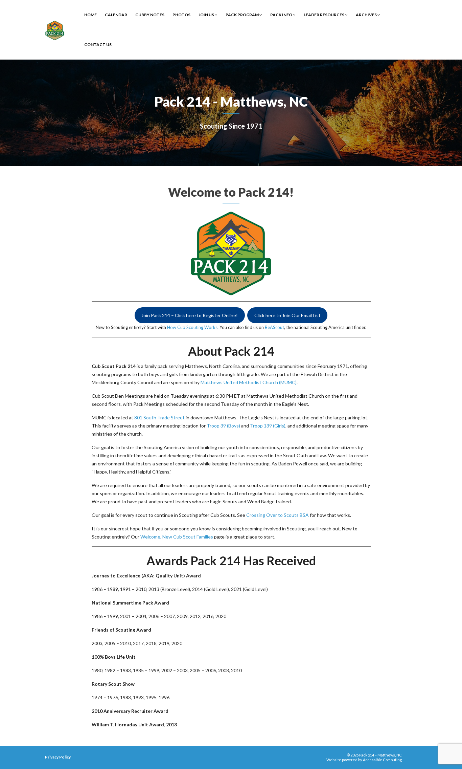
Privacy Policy (58, 757)
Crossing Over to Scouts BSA (277, 515)
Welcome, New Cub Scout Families (176, 537)
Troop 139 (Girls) (267, 426)
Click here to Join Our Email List (287, 315)
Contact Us (98, 44)
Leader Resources (324, 14)
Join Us (207, 14)
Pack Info (281, 14)
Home (90, 14)
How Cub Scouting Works (192, 327)
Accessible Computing (382, 759)
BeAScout (274, 327)
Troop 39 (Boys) (223, 426)
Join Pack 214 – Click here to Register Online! (189, 315)
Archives (366, 14)
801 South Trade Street (159, 417)
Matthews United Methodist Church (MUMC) (249, 382)
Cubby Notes (149, 14)
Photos (181, 14)
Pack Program (242, 14)
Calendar (116, 14)
